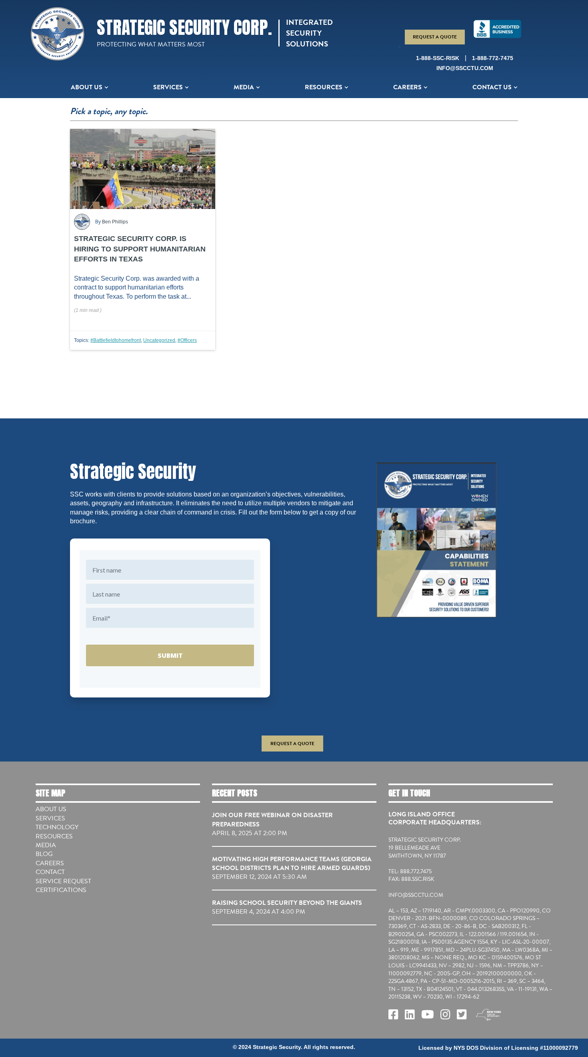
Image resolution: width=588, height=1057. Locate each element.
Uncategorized (159, 340)
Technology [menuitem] (57, 827)
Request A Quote (435, 36)
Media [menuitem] (244, 87)
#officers (187, 340)
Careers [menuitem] (407, 87)
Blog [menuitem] (44, 854)
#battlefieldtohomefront (115, 340)
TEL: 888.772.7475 (410, 872)
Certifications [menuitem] (61, 890)
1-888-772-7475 (492, 58)
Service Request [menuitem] (63, 881)
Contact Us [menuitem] (492, 87)
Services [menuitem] (168, 87)
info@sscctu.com (464, 68)
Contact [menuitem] (50, 872)
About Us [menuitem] (86, 87)
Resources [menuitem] (323, 87)
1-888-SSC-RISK (437, 58)
